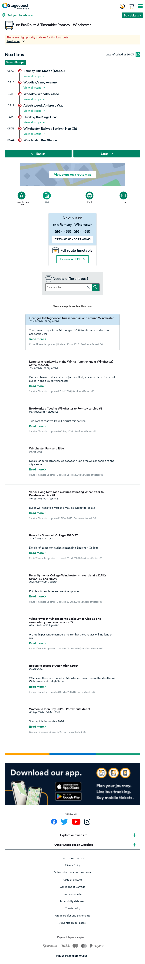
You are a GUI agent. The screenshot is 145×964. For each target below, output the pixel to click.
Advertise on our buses (72, 922)
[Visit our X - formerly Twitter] (64, 822)
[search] (95, 287)
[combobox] (72, 287)
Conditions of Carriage (72, 886)
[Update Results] (138, 54)
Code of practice (72, 879)
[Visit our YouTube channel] (76, 822)
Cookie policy (72, 908)
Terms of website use (72, 858)
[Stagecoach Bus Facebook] (54, 822)
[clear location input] (88, 287)
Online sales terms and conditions (72, 872)
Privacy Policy (72, 865)
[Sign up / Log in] (122, 6)
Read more (13, 41)
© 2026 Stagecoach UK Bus (71, 955)
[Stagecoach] (15, 6)
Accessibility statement (72, 901)
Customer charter (72, 894)
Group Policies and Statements (72, 915)
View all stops (32, 76)
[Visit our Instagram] (87, 822)
